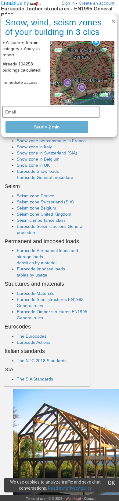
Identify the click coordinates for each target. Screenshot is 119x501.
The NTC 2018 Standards (42, 360)
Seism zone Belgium (36, 208)
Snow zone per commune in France (51, 140)
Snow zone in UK (33, 165)
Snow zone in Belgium (38, 159)
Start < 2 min (47, 126)
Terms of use (35, 498)
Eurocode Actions (33, 342)
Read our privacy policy (70, 488)
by (27, 3)
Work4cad (73, 498)
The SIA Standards (35, 379)
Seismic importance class (41, 220)
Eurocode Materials (35, 293)
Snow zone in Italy (34, 146)
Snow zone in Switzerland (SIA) (47, 152)
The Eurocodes (31, 336)
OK (111, 483)
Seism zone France (35, 195)
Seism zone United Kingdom (44, 214)
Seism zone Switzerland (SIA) (45, 201)
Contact (90, 498)
